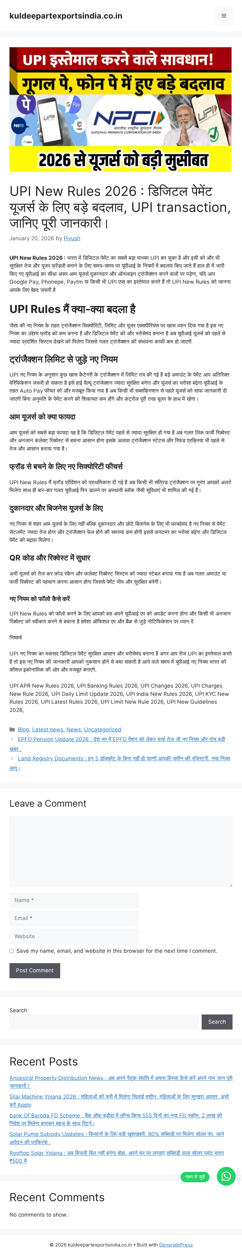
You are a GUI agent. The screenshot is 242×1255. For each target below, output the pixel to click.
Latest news (47, 729)
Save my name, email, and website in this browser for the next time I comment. (116, 951)
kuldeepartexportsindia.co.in (66, 15)
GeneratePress (176, 1245)
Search (18, 1010)
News (73, 729)
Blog (23, 729)
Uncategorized (102, 729)
